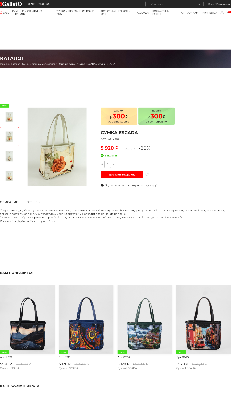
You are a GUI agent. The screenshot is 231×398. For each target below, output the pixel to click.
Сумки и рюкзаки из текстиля (38, 64)
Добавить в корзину (122, 174)
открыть (24, 319)
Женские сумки (67, 64)
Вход (211, 4)
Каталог (15, 64)
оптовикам (189, 12)
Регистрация (223, 4)
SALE (6, 12)
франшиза (209, 12)
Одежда (143, 12)
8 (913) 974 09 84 (38, 4)
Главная (4, 64)
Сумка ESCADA (87, 64)
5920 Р (6, 364)
